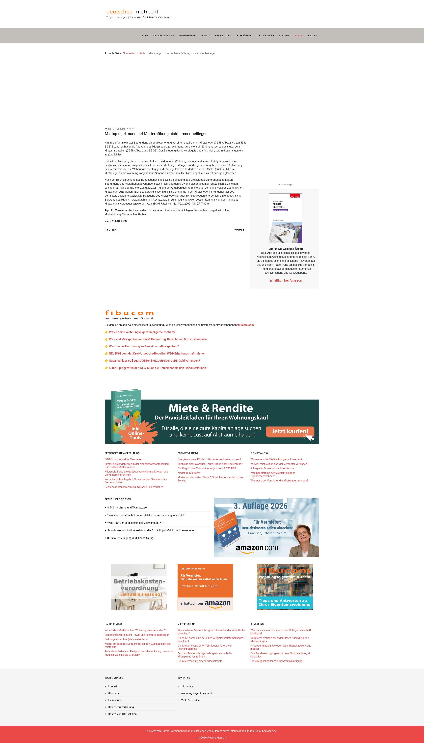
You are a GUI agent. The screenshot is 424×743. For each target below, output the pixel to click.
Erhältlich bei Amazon (285, 280)
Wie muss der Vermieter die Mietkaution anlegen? (279, 480)
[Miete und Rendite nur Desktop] (212, 416)
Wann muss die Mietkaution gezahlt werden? (276, 459)
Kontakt (112, 686)
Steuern (284, 35)
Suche (313, 35)
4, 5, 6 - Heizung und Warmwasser (127, 507)
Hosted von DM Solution (122, 714)
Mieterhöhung (243, 35)
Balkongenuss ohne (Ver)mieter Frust (126, 639)
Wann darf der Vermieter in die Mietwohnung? (134, 522)
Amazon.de (270, 731)
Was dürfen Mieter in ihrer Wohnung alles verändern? (135, 630)
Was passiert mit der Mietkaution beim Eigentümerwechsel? (272, 474)
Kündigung (221, 35)
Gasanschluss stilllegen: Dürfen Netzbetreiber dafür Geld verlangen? (154, 360)
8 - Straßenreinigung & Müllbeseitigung (130, 538)
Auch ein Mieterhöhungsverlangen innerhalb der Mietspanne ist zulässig (205, 655)
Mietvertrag (264, 35)
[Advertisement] (204, 85)
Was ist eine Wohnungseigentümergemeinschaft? (142, 332)
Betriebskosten (162, 35)
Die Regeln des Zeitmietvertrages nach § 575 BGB (207, 468)
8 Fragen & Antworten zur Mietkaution (272, 468)
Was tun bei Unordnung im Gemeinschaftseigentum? (144, 346)
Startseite (128, 53)
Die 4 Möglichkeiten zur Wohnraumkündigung (276, 661)
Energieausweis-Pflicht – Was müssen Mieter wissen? (209, 459)
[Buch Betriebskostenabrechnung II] (266, 528)
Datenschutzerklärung (120, 707)
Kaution (205, 35)
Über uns (113, 693)
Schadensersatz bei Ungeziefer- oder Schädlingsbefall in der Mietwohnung (151, 530)
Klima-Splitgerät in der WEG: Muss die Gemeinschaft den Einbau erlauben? (158, 368)
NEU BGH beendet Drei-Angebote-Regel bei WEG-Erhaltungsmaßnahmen (157, 353)
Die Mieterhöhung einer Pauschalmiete (200, 661)
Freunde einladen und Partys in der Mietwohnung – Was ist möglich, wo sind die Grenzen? (139, 653)
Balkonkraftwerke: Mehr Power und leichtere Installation (137, 634)
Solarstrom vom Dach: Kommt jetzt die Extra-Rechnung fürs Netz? (146, 515)
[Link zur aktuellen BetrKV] (139, 587)
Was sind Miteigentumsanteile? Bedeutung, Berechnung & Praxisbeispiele (158, 339)
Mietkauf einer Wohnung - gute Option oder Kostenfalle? (210, 464)
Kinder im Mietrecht (189, 473)
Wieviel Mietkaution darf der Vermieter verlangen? (279, 464)
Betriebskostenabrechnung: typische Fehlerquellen (134, 487)
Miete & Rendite (190, 700)
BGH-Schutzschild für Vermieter (123, 459)
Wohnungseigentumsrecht (196, 693)
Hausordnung (187, 35)
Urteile (298, 35)
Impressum (114, 700)
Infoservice (187, 686)
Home (145, 35)
